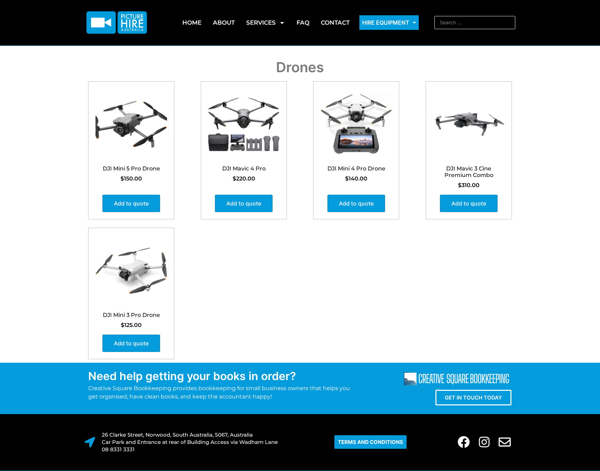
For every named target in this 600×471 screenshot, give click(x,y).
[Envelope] (504, 442)
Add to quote (131, 203)
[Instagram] (484, 442)
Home (191, 22)
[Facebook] (463, 442)
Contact (335, 22)
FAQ (303, 22)
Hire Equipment (385, 22)
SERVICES (261, 22)
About (224, 22)
